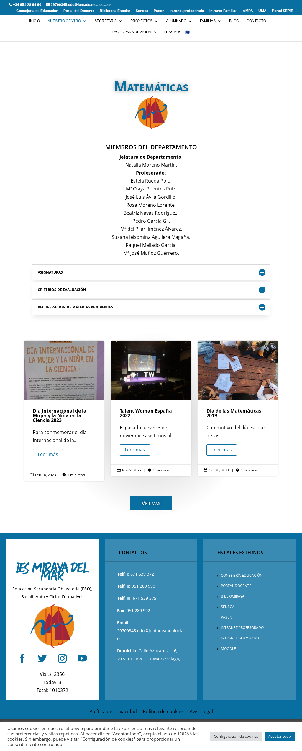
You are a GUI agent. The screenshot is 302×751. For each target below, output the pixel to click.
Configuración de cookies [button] (236, 736)
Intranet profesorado (187, 11)
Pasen (159, 11)
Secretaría (105, 21)
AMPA (248, 11)
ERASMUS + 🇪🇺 (177, 32)
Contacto (256, 21)
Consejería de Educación (37, 11)
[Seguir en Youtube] (82, 658)
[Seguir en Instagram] (62, 658)
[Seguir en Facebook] (22, 658)
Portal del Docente (78, 11)
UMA (262, 11)
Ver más (151, 503)
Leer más (48, 454)
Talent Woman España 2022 (151, 408)
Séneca (142, 11)
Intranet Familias (223, 11)
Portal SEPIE (282, 11)
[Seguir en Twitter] (42, 658)
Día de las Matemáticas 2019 (238, 408)
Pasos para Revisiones (134, 32)
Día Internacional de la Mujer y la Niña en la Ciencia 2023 (64, 411)
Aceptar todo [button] (279, 736)
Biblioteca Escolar (115, 11)
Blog (234, 21)
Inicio (34, 21)
